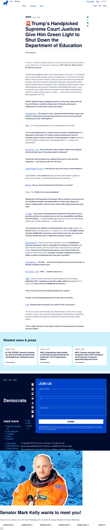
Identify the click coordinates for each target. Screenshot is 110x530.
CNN (27, 304)
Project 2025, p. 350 (32, 271)
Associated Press (31, 113)
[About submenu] (27, 5)
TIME (27, 278)
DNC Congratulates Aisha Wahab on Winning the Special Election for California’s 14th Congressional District (54, 355)
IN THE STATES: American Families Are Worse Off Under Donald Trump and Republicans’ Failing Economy (20, 354)
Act (11, 1)
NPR (27, 125)
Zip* (41, 398)
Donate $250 (63, 525)
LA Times (28, 213)
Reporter (28, 185)
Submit (71, 421)
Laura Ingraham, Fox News (34, 168)
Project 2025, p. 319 (32, 149)
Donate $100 (45, 525)
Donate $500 (82, 525)
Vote (95, 5)
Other (100, 525)
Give (105, 5)
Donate (17, 1)
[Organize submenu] (37, 5)
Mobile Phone (44, 407)
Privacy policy (50, 429)
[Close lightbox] (1, 528)
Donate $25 (7, 525)
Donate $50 (26, 525)
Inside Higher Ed (31, 242)
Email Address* (45, 389)
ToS (55, 429)
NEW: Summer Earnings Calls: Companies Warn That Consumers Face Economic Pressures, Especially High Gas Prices (89, 355)
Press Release (31, 52)
